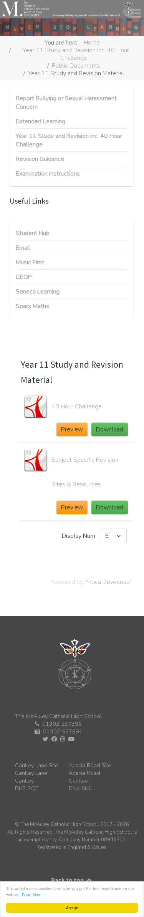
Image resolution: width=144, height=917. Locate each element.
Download (109, 429)
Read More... (33, 894)
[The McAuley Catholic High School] (68, 9)
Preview (72, 429)
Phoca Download (107, 582)
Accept (72, 907)
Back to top (68, 880)
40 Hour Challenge (76, 406)
